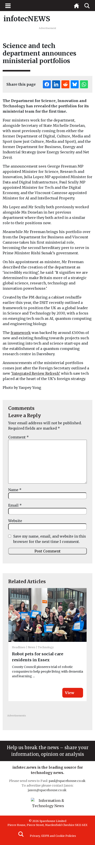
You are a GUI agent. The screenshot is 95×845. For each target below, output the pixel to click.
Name (14, 490)
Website (15, 521)
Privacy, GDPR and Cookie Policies (53, 835)
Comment (18, 437)
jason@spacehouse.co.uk (47, 790)
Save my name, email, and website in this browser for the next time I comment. (49, 539)
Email (15, 505)
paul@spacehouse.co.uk (67, 781)
